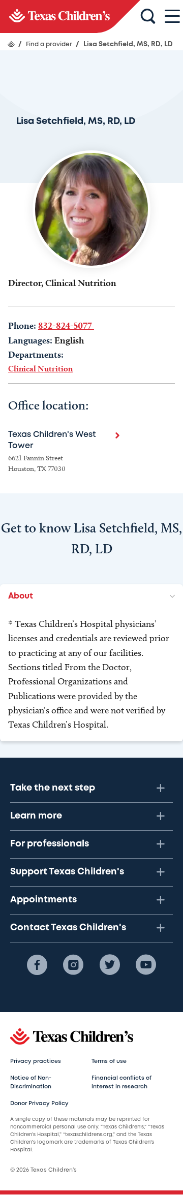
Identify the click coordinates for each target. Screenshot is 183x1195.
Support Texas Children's (67, 872)
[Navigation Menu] (172, 16)
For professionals (49, 844)
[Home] (11, 44)
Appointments (43, 900)
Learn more (36, 816)
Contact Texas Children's (68, 928)
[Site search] (148, 17)
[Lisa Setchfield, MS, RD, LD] (70, 16)
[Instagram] (73, 965)
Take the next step (52, 788)
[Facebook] (37, 965)
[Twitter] (109, 965)
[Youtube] (146, 965)
